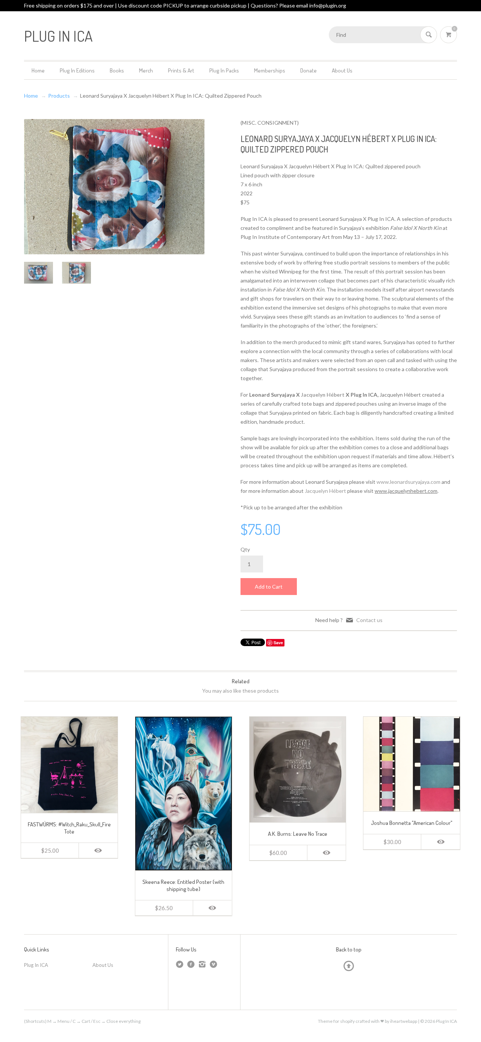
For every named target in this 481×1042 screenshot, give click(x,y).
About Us (342, 70)
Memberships (269, 70)
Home (38, 70)
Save (278, 642)
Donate (308, 70)
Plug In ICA (36, 965)
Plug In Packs (224, 70)
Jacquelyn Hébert (325, 491)
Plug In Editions (77, 70)
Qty (245, 549)
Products (59, 95)
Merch (146, 70)
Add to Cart (269, 586)
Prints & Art (181, 70)
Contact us (369, 620)
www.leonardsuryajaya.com (408, 482)
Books (117, 70)
